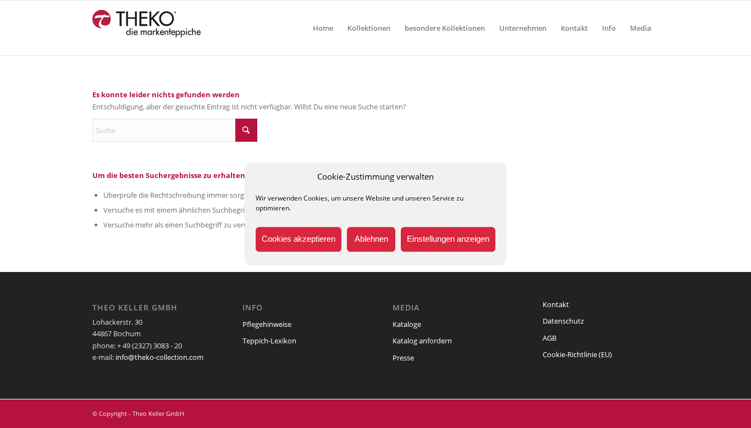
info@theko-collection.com (159, 357)
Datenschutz (563, 321)
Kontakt (556, 304)
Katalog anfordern (422, 341)
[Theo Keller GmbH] (147, 28)
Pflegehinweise (266, 324)
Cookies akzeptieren (298, 239)
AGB (549, 338)
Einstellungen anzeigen (448, 239)
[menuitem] (323, 28)
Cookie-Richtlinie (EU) (577, 354)
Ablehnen (371, 239)
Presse (403, 358)
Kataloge (407, 324)
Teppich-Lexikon (269, 341)
